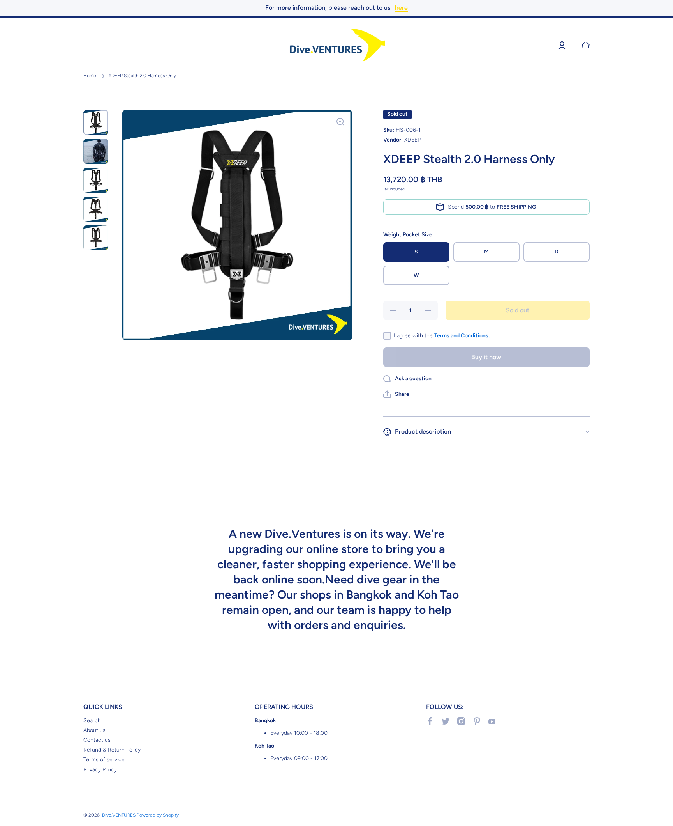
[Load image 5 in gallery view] (95, 237)
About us (94, 730)
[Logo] (336, 45)
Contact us (97, 740)
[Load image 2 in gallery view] (95, 151)
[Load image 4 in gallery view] (95, 209)
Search (92, 720)
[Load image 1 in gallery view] (95, 122)
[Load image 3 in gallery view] (95, 180)
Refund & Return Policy (112, 749)
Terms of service (104, 759)
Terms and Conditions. (462, 335)
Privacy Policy (100, 769)
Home (89, 75)
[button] (586, 45)
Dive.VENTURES (119, 815)
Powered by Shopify (158, 815)
